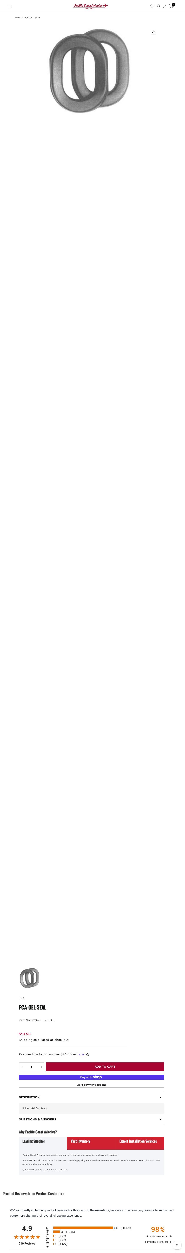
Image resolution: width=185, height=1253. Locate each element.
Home (17, 17)
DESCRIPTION (29, 1097)
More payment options (91, 1084)
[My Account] (165, 6)
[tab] (43, 1143)
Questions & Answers (37, 1119)
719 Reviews (31, 1243)
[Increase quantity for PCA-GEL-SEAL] (41, 1067)
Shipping (25, 1040)
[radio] (92, 1228)
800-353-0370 (60, 1169)
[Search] (159, 6)
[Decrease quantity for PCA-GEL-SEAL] (21, 1067)
